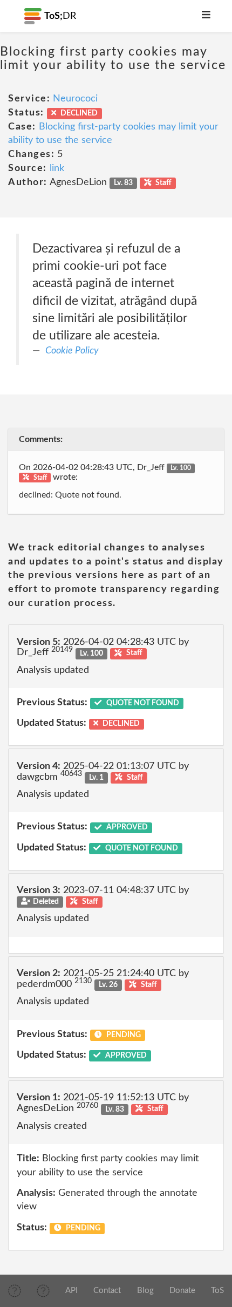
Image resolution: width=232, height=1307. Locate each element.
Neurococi (75, 99)
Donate (182, 1290)
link (57, 168)
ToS (217, 1290)
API (71, 1290)
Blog (145, 1290)
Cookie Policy (72, 351)
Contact (107, 1290)
